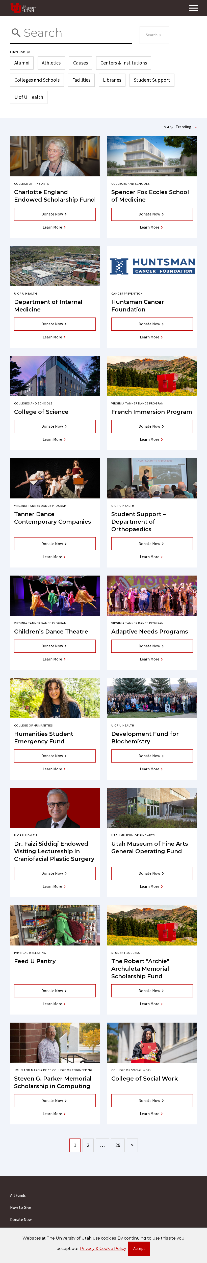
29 (117, 1145)
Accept (141, 1250)
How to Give (20, 1207)
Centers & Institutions (123, 63)
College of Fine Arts (31, 184)
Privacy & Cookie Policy (103, 1248)
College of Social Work (131, 1070)
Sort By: (169, 127)
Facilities (81, 80)
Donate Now (52, 214)
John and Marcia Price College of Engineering (53, 1070)
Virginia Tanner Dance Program (137, 403)
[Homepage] (23, 8)
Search (152, 35)
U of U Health (28, 97)
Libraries (112, 80)
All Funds (18, 1195)
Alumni (21, 63)
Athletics (51, 63)
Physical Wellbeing (30, 953)
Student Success (125, 953)
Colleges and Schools (37, 80)
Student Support (152, 80)
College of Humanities (33, 725)
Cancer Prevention (127, 294)
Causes (80, 63)
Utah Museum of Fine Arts (133, 835)
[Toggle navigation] (193, 8)
